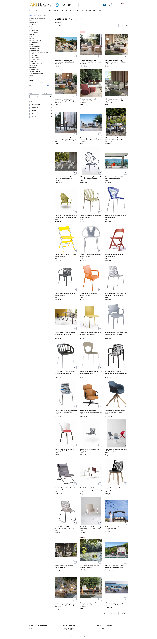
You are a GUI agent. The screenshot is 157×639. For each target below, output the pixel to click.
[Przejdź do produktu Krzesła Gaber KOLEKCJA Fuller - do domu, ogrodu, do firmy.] (91, 433)
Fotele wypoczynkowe (35, 40)
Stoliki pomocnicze (34, 42)
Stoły (30, 20)
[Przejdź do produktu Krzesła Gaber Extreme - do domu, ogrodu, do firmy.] (91, 239)
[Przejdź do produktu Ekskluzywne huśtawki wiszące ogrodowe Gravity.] (66, 550)
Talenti (34, 117)
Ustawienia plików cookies (70, 630)
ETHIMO (34, 111)
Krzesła (31, 36)
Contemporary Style (34, 48)
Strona (121, 25)
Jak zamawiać (100, 628)
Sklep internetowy (78, 636)
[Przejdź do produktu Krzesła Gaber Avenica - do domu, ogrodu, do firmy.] (91, 200)
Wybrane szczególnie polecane (37, 18)
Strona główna (32, 15)
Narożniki (32, 34)
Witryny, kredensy (34, 32)
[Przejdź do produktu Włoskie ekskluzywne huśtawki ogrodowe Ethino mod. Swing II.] (116, 550)
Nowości (31, 75)
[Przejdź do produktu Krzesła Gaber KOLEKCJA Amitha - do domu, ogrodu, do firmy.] (66, 317)
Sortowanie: (58, 22)
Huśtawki (33, 61)
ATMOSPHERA (36, 104)
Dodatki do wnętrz (34, 69)
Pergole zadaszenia (36, 63)
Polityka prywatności (68, 628)
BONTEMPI (35, 107)
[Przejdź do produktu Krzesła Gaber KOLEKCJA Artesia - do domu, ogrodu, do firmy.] (91, 317)
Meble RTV (32, 38)
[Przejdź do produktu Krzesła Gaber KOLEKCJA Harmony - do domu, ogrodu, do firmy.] (116, 433)
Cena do (44, 93)
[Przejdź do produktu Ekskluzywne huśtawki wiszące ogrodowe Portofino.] (91, 550)
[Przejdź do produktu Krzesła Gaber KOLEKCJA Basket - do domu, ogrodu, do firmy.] (66, 356)
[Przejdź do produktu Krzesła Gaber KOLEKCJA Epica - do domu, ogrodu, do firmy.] (66, 433)
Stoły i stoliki (34, 55)
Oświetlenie (32, 67)
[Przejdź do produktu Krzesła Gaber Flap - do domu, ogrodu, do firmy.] (116, 239)
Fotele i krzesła (35, 57)
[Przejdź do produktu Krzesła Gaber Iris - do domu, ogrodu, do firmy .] (91, 278)
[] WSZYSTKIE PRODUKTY (36, 73)
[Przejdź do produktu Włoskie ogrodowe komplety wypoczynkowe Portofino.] (116, 587)
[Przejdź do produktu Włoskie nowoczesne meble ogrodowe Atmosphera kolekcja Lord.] (116, 83)
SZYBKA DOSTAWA (34, 71)
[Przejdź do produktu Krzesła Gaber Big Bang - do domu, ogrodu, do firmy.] (116, 200)
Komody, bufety (33, 30)
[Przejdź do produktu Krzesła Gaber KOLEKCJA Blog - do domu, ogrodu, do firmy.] (91, 356)
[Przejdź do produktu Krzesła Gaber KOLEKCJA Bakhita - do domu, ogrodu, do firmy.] (116, 317)
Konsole (31, 44)
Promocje (31, 77)
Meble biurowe (33, 65)
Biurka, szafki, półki (34, 46)
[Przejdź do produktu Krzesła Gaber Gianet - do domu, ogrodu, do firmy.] (66, 278)
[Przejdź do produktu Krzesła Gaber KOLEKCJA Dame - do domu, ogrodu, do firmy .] (116, 395)
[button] (104, 5)
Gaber (33, 114)
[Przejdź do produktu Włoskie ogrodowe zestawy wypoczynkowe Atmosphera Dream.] (91, 122)
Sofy (30, 28)
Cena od (31, 93)
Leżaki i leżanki (35, 59)
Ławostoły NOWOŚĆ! (35, 22)
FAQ (30, 628)
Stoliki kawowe (33, 24)
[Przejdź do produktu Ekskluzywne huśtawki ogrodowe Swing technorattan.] (116, 511)
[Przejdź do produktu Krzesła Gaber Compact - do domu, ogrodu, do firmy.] (66, 239)
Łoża (30, 26)
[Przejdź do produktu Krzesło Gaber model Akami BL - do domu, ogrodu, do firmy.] (116, 472)
